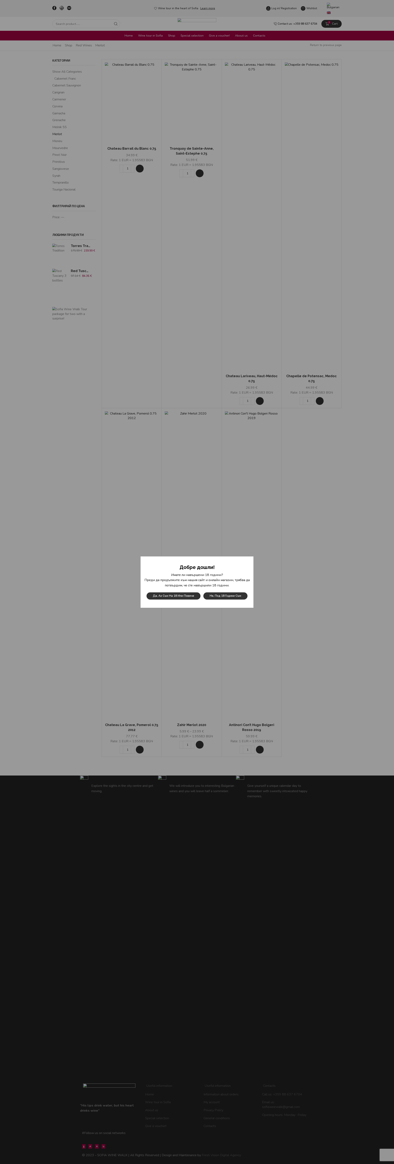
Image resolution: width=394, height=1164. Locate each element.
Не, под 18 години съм (225, 596)
